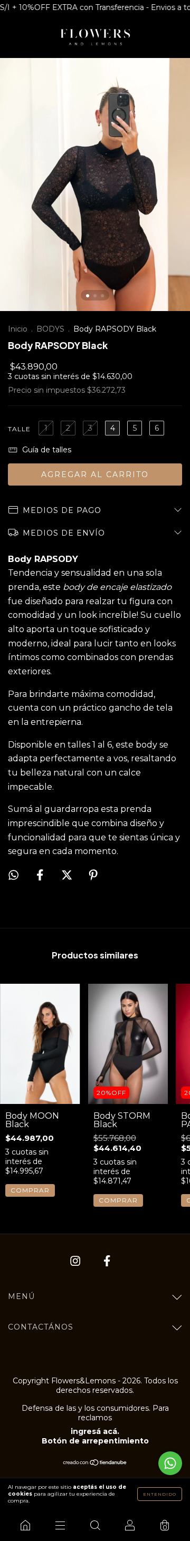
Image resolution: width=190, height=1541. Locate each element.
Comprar (30, 1190)
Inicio (17, 329)
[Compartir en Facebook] (41, 875)
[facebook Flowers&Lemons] (107, 1261)
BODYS (50, 329)
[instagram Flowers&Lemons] (76, 1261)
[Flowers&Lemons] (25, 1525)
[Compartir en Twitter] (67, 875)
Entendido (159, 1494)
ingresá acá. (95, 1431)
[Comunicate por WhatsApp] (170, 1463)
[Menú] (60, 1525)
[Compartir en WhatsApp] (13, 874)
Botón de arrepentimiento (95, 1441)
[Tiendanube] (95, 1463)
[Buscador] (95, 1525)
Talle (19, 429)
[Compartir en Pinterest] (93, 875)
